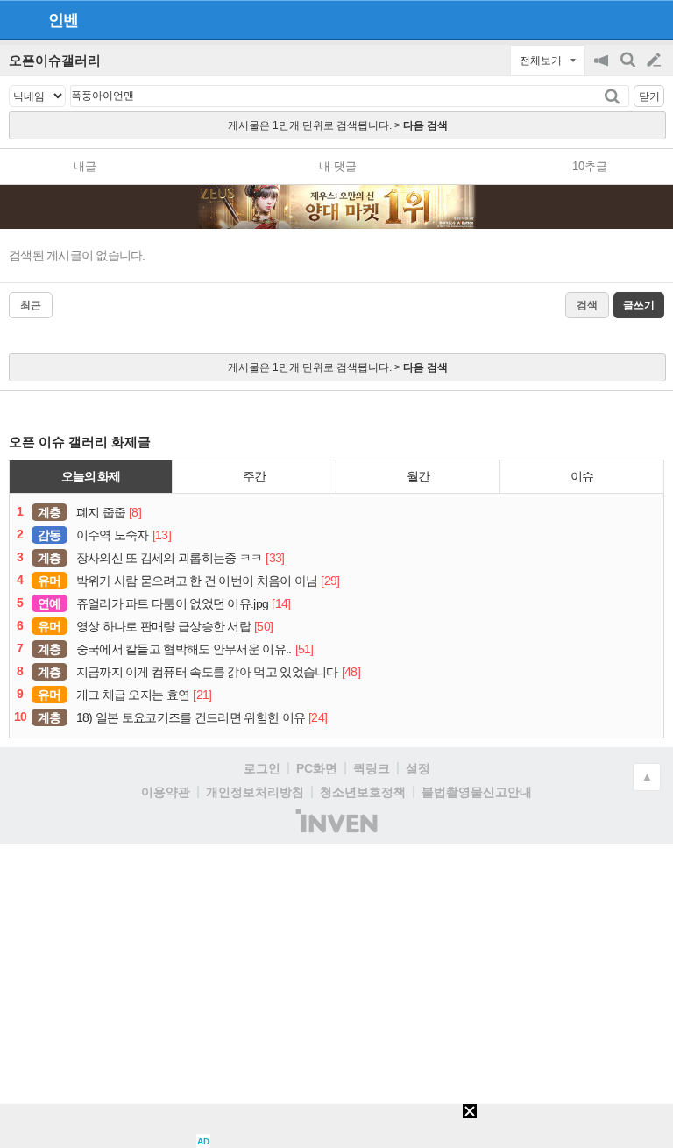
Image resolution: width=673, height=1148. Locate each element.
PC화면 (316, 768)
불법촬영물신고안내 (477, 792)
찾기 (614, 96)
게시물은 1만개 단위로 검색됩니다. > (338, 125)
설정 (418, 768)
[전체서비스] (652, 19)
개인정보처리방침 (255, 792)
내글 (85, 166)
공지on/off (603, 68)
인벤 (63, 20)
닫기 (649, 96)
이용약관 (165, 792)
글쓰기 (655, 60)
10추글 (589, 166)
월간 (418, 476)
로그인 (262, 768)
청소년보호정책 (363, 792)
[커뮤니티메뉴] (18, 20)
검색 (629, 68)
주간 (254, 476)
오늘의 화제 (91, 476)
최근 (30, 305)
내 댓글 (338, 166)
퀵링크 (371, 768)
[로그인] (621, 19)
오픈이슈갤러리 (55, 60)
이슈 (581, 476)
